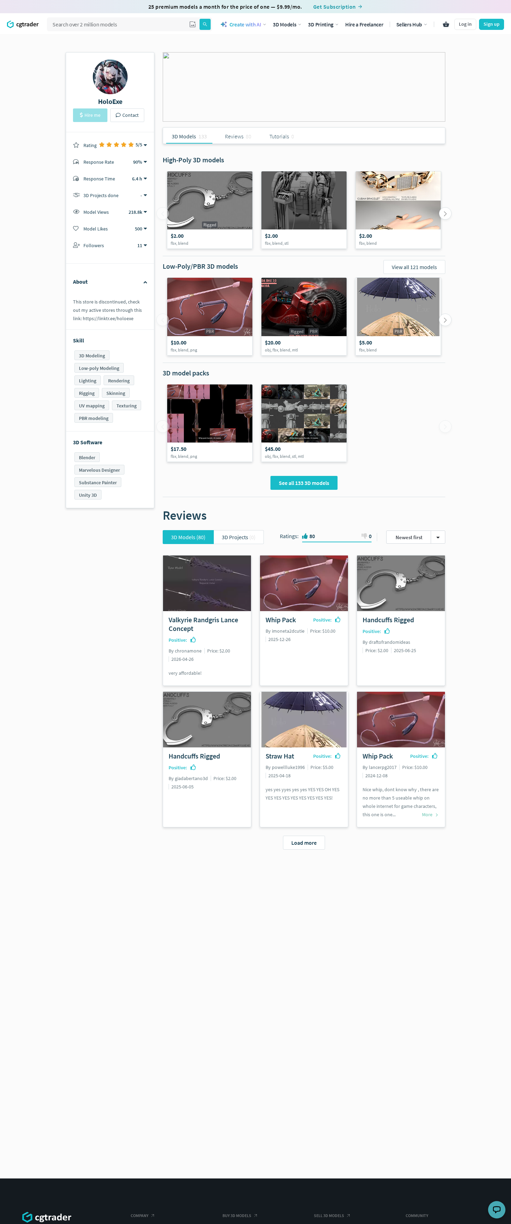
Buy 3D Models (236, 1215)
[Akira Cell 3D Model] (304, 210)
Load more (304, 842)
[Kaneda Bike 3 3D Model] (304, 316)
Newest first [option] (409, 537)
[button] (192, 24)
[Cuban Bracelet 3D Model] (398, 210)
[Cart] (446, 24)
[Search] (205, 24)
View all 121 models (414, 267)
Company (139, 1215)
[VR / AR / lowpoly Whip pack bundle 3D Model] (209, 423)
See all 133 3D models (304, 482)
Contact (130, 115)
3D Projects (239, 537)
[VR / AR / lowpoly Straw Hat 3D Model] (398, 316)
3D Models (188, 537)
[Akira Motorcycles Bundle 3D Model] (304, 423)
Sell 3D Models (329, 1215)
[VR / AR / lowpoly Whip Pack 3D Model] (209, 316)
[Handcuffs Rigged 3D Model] (209, 210)
